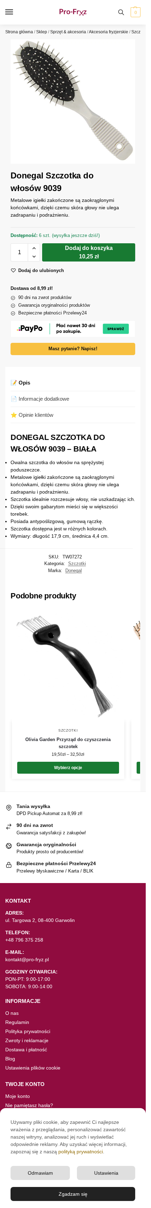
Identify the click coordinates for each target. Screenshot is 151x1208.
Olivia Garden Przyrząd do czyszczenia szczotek (68, 743)
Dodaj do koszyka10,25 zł (89, 252)
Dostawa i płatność (26, 1049)
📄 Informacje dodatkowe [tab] (40, 399)
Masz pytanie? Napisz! (72, 348)
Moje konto (17, 1096)
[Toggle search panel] (121, 12)
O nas (12, 1013)
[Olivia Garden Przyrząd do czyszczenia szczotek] (68, 665)
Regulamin (17, 1022)
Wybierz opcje (68, 767)
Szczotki (139, 31)
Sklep (41, 31)
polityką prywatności (80, 1151)
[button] (134, 12)
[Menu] (15, 12)
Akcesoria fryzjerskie (108, 31)
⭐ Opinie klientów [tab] (32, 415)
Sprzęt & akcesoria (68, 31)
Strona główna (19, 31)
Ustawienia (106, 1173)
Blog (10, 1058)
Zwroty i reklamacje (26, 1040)
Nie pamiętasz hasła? (29, 1105)
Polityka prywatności (27, 1031)
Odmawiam (40, 1173)
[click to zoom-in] (73, 101)
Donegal (73, 570)
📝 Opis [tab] (20, 383)
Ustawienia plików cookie (32, 1068)
